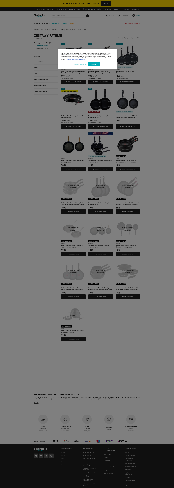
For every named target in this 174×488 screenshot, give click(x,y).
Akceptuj (94, 64)
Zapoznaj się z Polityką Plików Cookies (76, 59)
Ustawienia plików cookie (80, 64)
